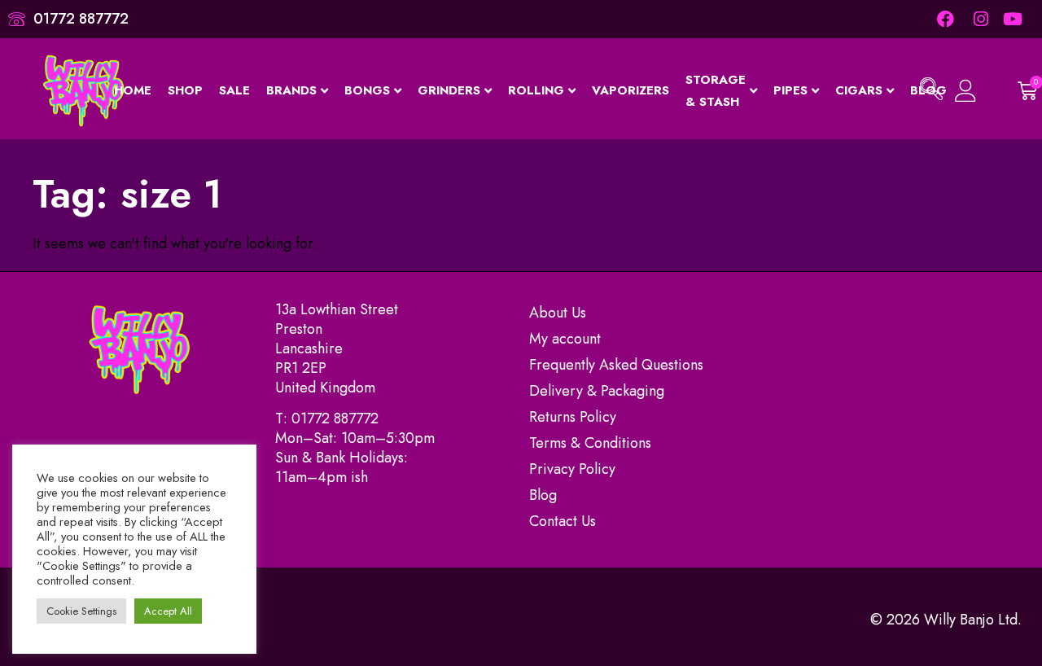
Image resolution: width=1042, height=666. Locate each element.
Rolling (536, 90)
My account (565, 338)
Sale (234, 90)
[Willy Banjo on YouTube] (1014, 19)
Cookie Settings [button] (81, 611)
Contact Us (562, 521)
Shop (185, 90)
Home (132, 90)
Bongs (367, 90)
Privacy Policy (572, 469)
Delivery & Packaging (596, 390)
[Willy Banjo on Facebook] (945, 19)
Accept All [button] (168, 611)
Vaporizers (630, 90)
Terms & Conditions (590, 442)
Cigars (858, 90)
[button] (931, 91)
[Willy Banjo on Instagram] (979, 19)
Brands (291, 90)
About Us (557, 312)
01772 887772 (335, 418)
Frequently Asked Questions (616, 364)
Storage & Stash (715, 91)
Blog (543, 495)
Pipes (790, 90)
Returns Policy (572, 416)
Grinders (449, 90)
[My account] (967, 91)
